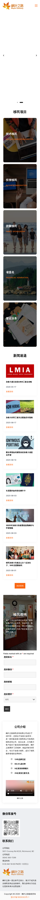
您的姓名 (8, 657)
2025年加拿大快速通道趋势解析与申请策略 (20, 526)
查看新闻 (9, 391)
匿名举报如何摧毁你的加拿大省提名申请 (19, 453)
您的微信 (8, 669)
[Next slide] (36, 55)
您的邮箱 (8, 682)
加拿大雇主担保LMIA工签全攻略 (19, 382)
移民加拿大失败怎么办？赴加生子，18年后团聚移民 (18, 564)
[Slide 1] (17, 102)
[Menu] (36, 5)
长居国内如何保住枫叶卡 (16, 491)
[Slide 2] (21, 102)
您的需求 (8, 694)
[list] (20, 55)
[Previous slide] (3, 55)
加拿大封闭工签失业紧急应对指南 (19, 417)
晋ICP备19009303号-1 (20, 897)
